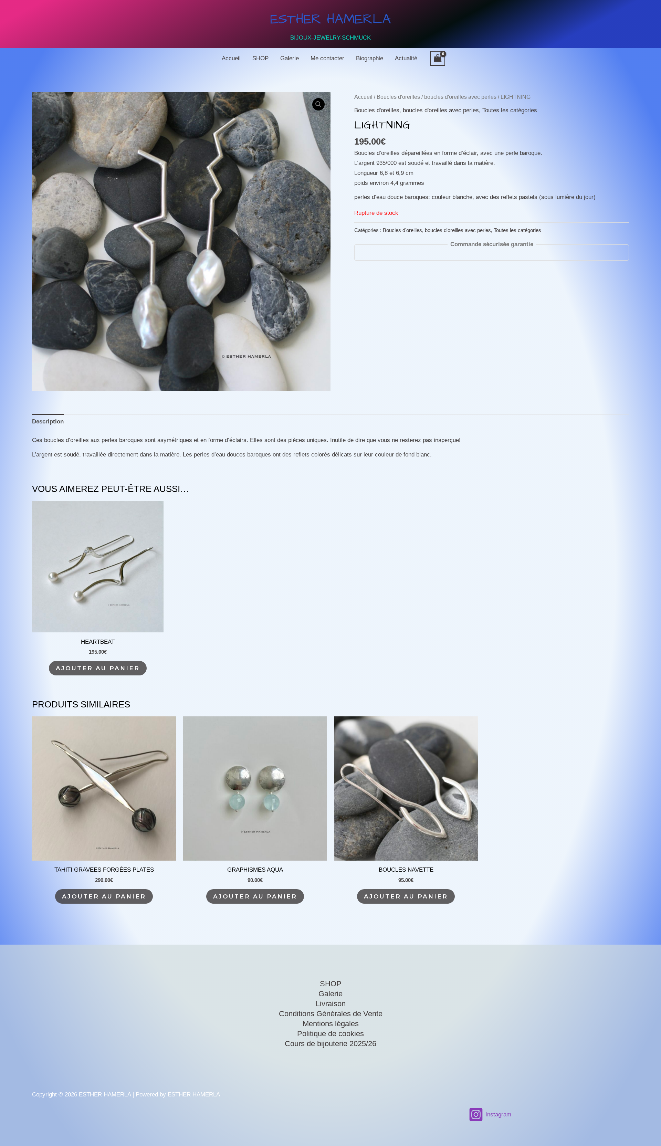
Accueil (231, 58)
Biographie (369, 58)
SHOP (260, 58)
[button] (318, 104)
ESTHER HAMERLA (330, 19)
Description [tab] (48, 421)
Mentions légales (331, 1023)
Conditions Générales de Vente (330, 1013)
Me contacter (327, 58)
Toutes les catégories (509, 110)
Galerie (289, 58)
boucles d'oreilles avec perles (460, 97)
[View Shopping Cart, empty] (437, 58)
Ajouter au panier (98, 668)
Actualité (406, 58)
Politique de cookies (330, 1033)
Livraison (331, 1003)
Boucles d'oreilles (398, 97)
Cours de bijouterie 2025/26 (330, 1043)
